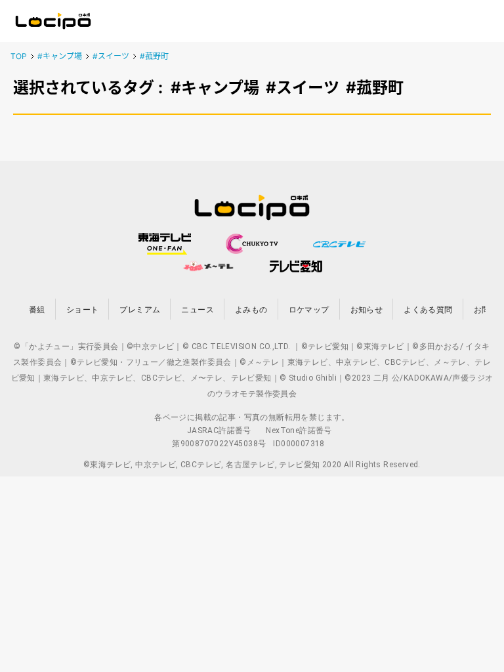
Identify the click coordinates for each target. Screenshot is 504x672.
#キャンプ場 (59, 56)
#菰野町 (154, 56)
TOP (18, 56)
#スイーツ (111, 56)
